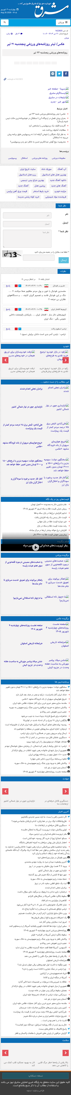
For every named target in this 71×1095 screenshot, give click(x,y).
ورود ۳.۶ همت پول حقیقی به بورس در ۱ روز (48, 866)
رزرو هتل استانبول (27, 175)
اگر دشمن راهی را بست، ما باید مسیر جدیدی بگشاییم (44, 817)
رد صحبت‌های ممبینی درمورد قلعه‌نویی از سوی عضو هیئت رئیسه (23, 564)
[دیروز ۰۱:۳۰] (19, 1052)
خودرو (66, 346)
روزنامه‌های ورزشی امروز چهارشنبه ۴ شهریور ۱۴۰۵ (45, 930)
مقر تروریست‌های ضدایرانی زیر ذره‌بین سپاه (45, 545)
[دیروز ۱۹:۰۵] (56, 666)
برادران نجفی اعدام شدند (31, 389)
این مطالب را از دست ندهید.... (54, 382)
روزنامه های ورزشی (40, 158)
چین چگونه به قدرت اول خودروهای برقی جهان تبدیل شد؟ (42, 964)
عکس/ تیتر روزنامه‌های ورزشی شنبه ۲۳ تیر (47, 114)
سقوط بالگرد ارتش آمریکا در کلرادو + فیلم (49, 934)
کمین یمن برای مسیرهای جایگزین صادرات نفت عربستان (43, 1007)
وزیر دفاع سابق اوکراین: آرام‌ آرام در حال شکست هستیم (43, 913)
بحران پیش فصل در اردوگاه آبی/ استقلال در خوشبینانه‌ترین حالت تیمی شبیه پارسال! (37, 120)
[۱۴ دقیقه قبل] (35, 547)
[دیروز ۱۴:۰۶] (56, 603)
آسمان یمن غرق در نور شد (55, 767)
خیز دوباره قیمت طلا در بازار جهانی (52, 521)
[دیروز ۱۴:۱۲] (56, 585)
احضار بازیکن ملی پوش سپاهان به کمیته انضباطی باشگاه (43, 842)
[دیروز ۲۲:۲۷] (56, 567)
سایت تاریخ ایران (28, 169)
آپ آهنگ (62, 169)
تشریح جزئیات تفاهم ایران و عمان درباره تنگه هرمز (45, 1016)
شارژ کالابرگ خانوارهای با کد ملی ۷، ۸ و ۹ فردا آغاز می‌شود (42, 904)
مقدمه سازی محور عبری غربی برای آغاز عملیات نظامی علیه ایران (40, 703)
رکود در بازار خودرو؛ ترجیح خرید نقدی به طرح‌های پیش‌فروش (53, 370)
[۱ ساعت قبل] (56, 630)
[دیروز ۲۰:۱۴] (56, 466)
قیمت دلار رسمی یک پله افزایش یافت (50, 517)
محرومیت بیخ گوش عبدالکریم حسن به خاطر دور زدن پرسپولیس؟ (38, 141)
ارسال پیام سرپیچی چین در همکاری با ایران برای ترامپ (43, 733)
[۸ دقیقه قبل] (52, 790)
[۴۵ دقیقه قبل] (56, 394)
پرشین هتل (39, 186)
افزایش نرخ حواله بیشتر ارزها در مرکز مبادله (48, 530)
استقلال (24, 158)
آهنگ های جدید (58, 186)
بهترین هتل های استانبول (54, 175)
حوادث (66, 779)
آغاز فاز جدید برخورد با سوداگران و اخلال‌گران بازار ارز (26, 480)
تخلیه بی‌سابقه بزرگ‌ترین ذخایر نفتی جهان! (48, 759)
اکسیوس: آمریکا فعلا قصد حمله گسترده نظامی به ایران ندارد (41, 947)
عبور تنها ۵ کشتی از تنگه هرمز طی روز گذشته (47, 874)
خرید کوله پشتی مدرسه (28, 197)
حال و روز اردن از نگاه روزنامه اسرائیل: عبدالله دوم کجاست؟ (41, 1024)
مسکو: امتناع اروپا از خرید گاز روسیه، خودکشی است (45, 838)
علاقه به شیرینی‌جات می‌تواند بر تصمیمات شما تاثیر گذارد (42, 982)
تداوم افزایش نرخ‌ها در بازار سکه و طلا (50, 513)
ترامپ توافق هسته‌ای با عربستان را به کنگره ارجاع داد (44, 909)
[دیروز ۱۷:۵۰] (56, 484)
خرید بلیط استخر (41, 191)
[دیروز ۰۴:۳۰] (19, 358)
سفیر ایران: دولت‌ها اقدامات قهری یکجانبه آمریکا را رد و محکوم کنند (38, 926)
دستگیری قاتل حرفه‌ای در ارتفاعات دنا (56, 802)
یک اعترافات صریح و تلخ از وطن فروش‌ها (49, 917)
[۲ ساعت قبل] (52, 1052)
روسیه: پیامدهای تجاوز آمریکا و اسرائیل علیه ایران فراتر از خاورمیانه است (36, 724)
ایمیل (65, 223)
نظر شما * (63, 231)
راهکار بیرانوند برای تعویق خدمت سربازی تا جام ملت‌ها (23, 582)
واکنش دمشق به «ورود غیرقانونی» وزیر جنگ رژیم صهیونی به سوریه (38, 707)
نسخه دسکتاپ (35, 1076)
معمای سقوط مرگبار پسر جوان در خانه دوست (47, 990)
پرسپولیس (12, 158)
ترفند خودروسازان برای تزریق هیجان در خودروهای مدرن (21, 370)
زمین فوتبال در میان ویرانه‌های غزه (52, 857)
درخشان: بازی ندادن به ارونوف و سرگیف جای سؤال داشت (42, 892)
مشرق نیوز (44, 8)
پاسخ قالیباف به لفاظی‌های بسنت (53, 1029)
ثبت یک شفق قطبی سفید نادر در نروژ (51, 883)
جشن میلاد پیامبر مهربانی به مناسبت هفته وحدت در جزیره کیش (23, 663)
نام (66, 214)
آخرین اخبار (63, 812)
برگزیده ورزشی (62, 555)
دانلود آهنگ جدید (58, 180)
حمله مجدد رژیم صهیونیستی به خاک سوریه (49, 879)
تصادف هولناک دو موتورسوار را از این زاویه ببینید (46, 741)
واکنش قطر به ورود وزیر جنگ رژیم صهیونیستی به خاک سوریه (40, 763)
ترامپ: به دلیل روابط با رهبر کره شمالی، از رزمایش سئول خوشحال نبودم (36, 746)
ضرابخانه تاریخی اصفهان (31, 643)
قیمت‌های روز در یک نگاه (57, 499)
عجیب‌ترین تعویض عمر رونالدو (53, 711)
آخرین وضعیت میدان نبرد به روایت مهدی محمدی (46, 862)
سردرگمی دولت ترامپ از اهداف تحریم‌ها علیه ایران (45, 994)
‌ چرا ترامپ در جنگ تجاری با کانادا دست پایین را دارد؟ (44, 969)
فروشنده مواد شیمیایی (55, 197)
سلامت (65, 1040)
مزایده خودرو (60, 191)
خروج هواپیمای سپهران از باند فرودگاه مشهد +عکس (22, 444)
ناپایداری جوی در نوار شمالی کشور (26, 407)
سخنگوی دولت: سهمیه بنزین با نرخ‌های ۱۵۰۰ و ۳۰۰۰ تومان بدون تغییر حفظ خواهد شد (22, 462)
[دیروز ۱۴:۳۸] (52, 358)
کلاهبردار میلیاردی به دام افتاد (54, 900)
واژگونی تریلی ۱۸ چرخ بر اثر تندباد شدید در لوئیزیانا (45, 720)
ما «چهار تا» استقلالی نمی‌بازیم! (27, 598)
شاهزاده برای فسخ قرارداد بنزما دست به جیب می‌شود (44, 716)
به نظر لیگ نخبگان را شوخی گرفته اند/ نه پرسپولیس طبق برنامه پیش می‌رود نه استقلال (37, 136)
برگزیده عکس (62, 618)
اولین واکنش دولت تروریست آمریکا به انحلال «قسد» (44, 829)
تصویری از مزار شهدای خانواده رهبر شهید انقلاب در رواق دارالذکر (39, 750)
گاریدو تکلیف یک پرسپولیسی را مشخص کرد (47, 125)
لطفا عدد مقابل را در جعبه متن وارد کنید (51, 252)
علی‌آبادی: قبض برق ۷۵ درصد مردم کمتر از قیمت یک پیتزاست (22, 426)
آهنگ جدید (23, 186)
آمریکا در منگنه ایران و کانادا (55, 977)
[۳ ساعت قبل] (56, 648)
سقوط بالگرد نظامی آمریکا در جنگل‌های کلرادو (47, 896)
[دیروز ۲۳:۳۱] (56, 430)
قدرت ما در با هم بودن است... (54, 1020)
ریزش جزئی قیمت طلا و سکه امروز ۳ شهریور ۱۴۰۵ (45, 508)
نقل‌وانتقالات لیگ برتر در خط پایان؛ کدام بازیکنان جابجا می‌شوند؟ (39, 821)
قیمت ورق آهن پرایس (17, 191)
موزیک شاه (47, 169)
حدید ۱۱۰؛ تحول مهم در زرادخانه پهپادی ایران (48, 754)
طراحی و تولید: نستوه (35, 1090)
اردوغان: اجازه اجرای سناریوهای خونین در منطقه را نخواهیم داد (40, 729)
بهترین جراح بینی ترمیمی (32, 180)
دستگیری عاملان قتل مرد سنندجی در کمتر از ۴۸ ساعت (43, 737)
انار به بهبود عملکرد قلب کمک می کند (19, 1064)
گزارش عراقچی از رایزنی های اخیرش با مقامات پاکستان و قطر (41, 1033)
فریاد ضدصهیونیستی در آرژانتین (53, 973)
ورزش (61, 22)
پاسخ (8, 285)
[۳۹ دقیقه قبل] (56, 412)
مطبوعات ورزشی (58, 158)
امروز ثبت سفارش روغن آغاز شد (53, 922)
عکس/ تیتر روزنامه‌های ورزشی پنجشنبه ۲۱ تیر (35, 44)
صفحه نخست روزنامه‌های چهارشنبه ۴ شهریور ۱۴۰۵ (25, 627)
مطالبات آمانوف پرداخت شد (54, 130)
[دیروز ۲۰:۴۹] (56, 448)
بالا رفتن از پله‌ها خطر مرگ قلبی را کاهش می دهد (45, 956)
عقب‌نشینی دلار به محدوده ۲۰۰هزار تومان (49, 504)
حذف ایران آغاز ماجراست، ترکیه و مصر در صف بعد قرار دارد (41, 694)
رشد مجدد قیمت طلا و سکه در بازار (52, 526)
